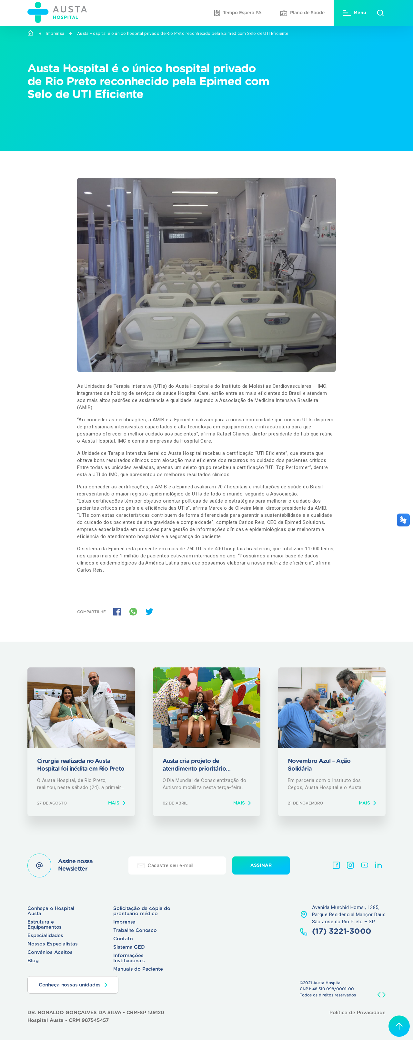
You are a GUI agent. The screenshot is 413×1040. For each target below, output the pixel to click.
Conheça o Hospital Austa (50, 911)
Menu (360, 13)
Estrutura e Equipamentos (44, 925)
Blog (32, 960)
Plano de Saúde (307, 13)
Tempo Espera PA (242, 13)
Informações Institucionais (129, 958)
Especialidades (45, 935)
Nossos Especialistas (52, 944)
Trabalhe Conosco (135, 930)
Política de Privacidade (357, 1012)
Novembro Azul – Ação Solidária (319, 765)
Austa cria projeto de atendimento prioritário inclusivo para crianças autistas (204, 765)
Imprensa (55, 33)
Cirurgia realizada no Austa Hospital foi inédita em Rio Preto (80, 765)
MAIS (113, 803)
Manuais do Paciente (138, 969)
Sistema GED (129, 947)
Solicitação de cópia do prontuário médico (141, 911)
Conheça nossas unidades (70, 985)
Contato (123, 938)
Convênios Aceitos (49, 952)
